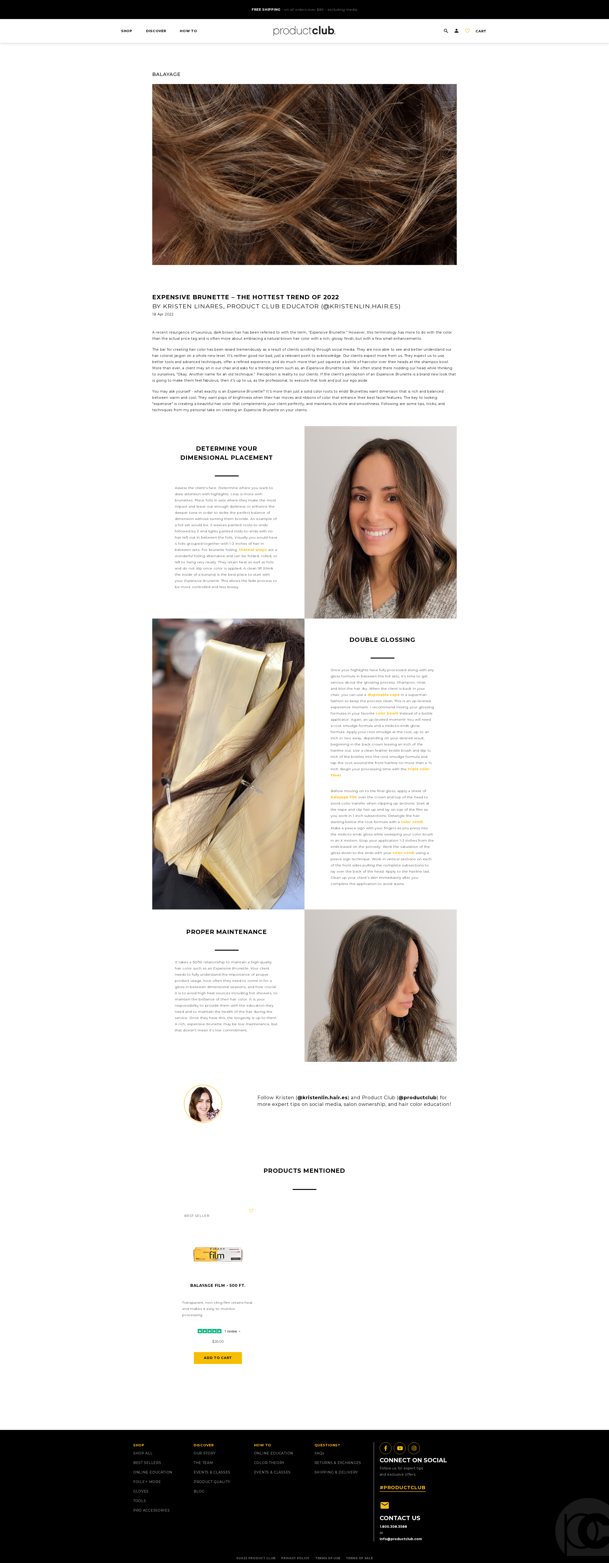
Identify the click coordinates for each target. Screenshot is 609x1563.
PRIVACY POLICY (295, 1558)
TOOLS (139, 1501)
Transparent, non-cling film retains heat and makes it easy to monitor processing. (217, 1308)
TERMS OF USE (327, 1558)
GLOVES (141, 1491)
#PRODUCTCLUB (403, 1487)
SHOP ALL (143, 1453)
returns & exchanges (337, 1463)
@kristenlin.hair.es (322, 1097)
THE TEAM (203, 1463)
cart (481, 31)
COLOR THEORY (269, 1463)
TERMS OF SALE (359, 1558)
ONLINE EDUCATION (152, 1472)
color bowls (387, 713)
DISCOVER (156, 31)
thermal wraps (253, 550)
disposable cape (384, 695)
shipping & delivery (336, 1472)
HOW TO (188, 31)
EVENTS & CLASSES (212, 1472)
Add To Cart (218, 1358)
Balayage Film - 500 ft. (217, 1285)
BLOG (199, 1491)
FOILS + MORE (147, 1482)
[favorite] (251, 1210)
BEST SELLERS (147, 1463)
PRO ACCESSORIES (151, 1510)
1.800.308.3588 (393, 1526)
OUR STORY (205, 1453)
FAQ (319, 1453)
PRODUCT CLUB (261, 1558)
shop (126, 31)
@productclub (417, 1097)
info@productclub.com (401, 1539)
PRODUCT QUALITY (212, 1482)
